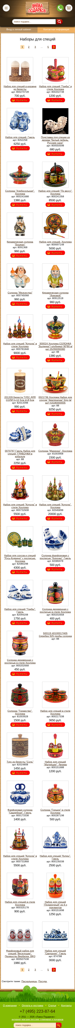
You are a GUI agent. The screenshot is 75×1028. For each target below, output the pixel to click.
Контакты (66, 1005)
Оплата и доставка (32, 1005)
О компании (10, 1005)
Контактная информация (56, 29)
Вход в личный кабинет (18, 29)
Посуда (42, 981)
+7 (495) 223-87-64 (37, 1011)
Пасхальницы (29, 981)
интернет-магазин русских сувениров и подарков (37, 1019)
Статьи (52, 1005)
